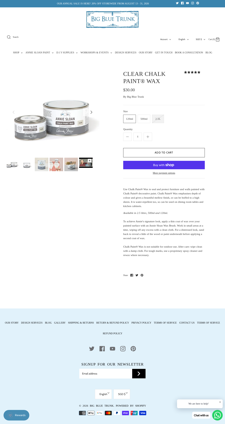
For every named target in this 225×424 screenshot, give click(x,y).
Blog (48, 322)
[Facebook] (182, 3)
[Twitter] (177, 3)
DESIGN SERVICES (125, 52)
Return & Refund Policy (112, 322)
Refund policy (112, 333)
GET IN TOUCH (163, 52)
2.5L (157, 118)
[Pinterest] (197, 3)
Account (164, 39)
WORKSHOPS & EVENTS (95, 52)
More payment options (164, 173)
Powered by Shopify (131, 405)
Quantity (128, 129)
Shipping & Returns (81, 322)
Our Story (12, 322)
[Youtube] (187, 3)
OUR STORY (146, 52)
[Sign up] (139, 373)
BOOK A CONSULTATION (189, 52)
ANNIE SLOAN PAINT (38, 52)
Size (125, 111)
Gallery (60, 322)
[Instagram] (192, 3)
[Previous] (13, 112)
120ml (129, 118)
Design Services (32, 322)
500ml (143, 118)
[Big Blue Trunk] (112, 19)
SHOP (16, 52)
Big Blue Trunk (135, 96)
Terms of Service (165, 322)
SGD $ (199, 39)
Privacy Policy (141, 322)
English (182, 39)
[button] (192, 72)
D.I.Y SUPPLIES (65, 52)
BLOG (208, 52)
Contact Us (187, 322)
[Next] (91, 112)
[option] (52, 117)
